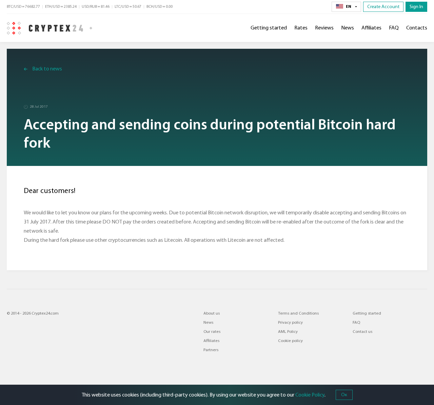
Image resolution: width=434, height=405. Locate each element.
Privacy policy (290, 322)
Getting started (269, 28)
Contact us (362, 331)
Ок (344, 395)
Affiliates (371, 28)
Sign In (416, 6)
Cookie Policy (309, 395)
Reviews (324, 28)
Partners (210, 349)
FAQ (394, 28)
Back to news (47, 69)
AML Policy (288, 331)
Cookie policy (290, 340)
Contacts (416, 28)
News (347, 28)
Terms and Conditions (298, 313)
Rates (301, 28)
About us (211, 313)
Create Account (383, 6)
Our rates (211, 331)
